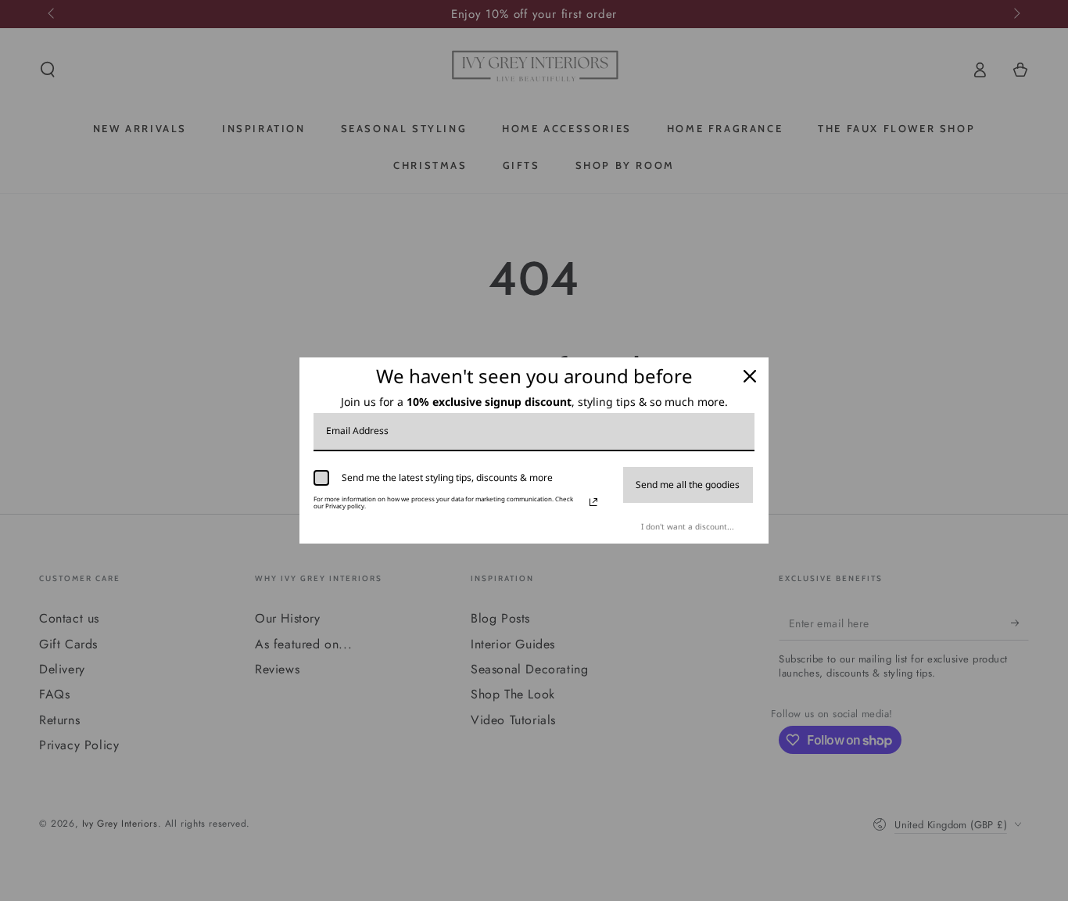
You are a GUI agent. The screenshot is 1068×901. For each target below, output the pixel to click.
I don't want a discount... (687, 526)
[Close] (750, 376)
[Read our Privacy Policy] (593, 502)
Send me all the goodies (688, 484)
